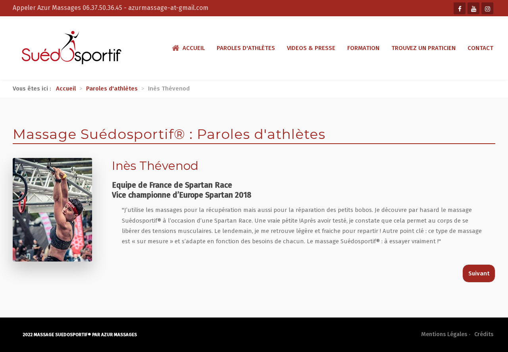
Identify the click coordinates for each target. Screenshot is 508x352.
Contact (480, 48)
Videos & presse (311, 48)
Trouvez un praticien (423, 48)
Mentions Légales (444, 334)
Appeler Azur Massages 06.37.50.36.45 (68, 8)
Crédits (483, 334)
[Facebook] (460, 8)
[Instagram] (487, 8)
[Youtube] (473, 8)
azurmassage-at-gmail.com (168, 8)
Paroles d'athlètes (246, 48)
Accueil (194, 48)
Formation (363, 48)
